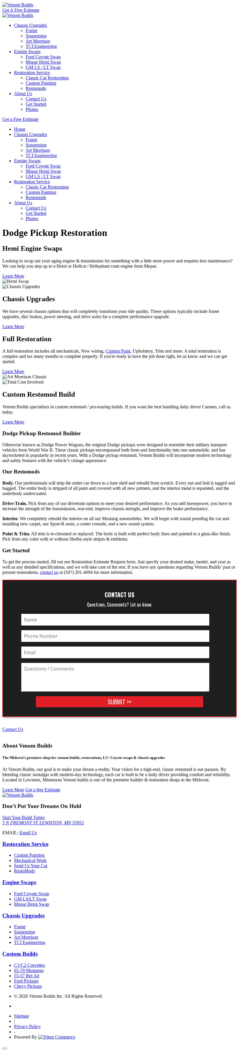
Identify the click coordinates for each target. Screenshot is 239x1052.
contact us (49, 572)
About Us (23, 93)
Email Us (28, 832)
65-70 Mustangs (29, 970)
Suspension (36, 35)
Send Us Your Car (31, 865)
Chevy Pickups (28, 986)
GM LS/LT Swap (30, 898)
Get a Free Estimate (20, 119)
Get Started (36, 104)
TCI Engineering (41, 46)
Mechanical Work (30, 860)
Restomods (36, 88)
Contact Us (36, 98)
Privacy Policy (27, 1026)
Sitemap (21, 1015)
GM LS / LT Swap (43, 67)
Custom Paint (118, 351)
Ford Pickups (26, 980)
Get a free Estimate (42, 789)
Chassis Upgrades (30, 25)
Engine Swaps (27, 51)
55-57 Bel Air (26, 975)
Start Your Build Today (23, 817)
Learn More (13, 276)
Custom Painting (41, 83)
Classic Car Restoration (47, 77)
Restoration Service (32, 72)
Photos (32, 109)
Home (19, 129)
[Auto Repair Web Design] (56, 1036)
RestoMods (24, 870)
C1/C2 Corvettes (29, 965)
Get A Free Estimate (20, 10)
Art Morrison (38, 41)
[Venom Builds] (17, 4)
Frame (31, 30)
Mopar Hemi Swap (43, 62)
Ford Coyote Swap (43, 56)
